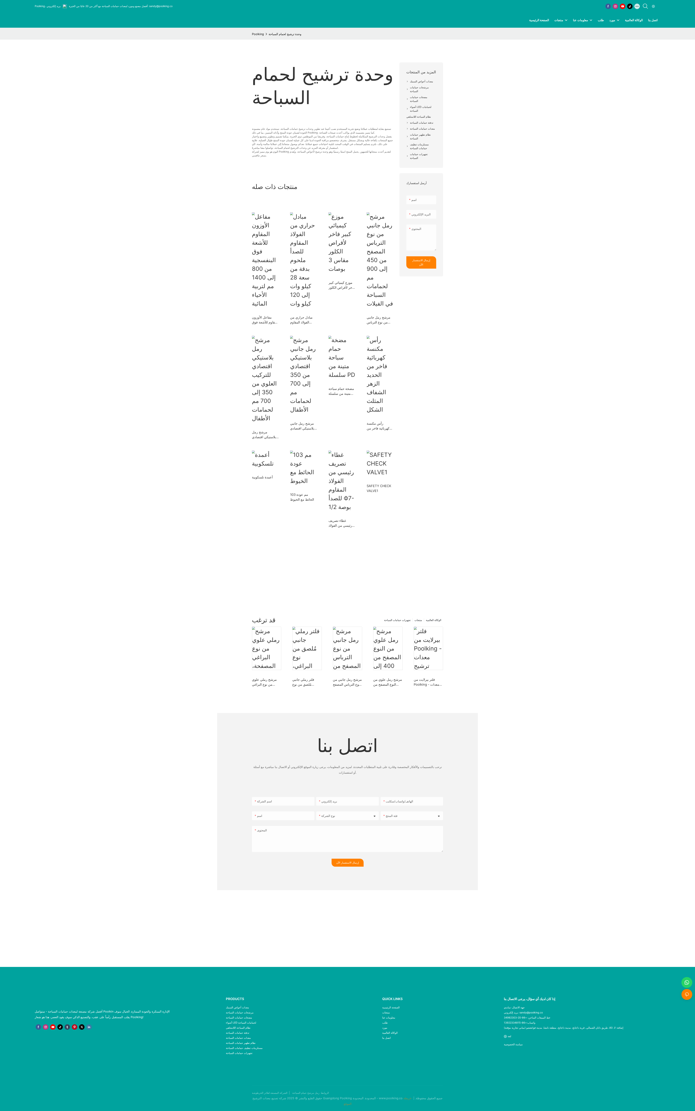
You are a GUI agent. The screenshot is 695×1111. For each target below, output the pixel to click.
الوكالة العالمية (433, 620)
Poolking (258, 34)
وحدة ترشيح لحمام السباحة (285, 34)
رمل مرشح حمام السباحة (305, 1092)
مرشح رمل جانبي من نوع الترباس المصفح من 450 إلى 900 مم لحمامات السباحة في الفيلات (378, 320)
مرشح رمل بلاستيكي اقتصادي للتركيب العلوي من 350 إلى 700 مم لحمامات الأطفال (264, 434)
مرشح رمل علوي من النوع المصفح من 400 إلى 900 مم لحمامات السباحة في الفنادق (387, 682)
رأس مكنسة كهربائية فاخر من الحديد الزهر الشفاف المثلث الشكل (378, 426)
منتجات (418, 620)
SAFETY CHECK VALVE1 (379, 488)
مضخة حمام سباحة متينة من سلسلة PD (341, 391)
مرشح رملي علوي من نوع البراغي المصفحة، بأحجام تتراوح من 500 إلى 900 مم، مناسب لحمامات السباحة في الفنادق (266, 682)
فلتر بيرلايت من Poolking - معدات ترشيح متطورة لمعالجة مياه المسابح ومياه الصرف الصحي (428, 682)
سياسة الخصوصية (513, 1044)
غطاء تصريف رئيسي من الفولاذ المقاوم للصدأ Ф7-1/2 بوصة (340, 523)
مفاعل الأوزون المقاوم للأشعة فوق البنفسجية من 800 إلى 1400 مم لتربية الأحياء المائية (265, 320)
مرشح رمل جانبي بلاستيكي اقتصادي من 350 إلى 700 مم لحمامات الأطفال (302, 426)
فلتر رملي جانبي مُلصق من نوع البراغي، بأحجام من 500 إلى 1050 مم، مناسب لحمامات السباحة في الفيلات (305, 682)
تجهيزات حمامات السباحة (397, 620)
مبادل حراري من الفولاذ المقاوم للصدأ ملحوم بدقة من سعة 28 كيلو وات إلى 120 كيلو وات (302, 320)
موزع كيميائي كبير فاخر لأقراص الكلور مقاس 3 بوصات (341, 285)
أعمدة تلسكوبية (262, 477)
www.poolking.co (391, 1098)
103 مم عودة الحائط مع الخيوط (302, 497)
